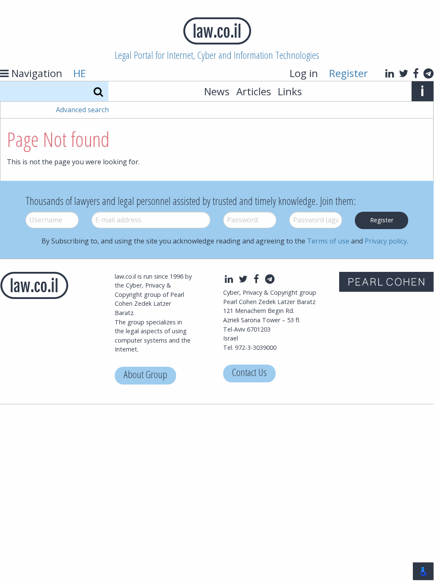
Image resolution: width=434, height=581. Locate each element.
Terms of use (328, 241)
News (216, 91)
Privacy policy (386, 241)
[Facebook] (416, 73)
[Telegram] (428, 73)
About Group (145, 375)
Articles (253, 91)
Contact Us (249, 373)
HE (79, 73)
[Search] (98, 91)
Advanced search (82, 109)
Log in (304, 73)
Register (348, 73)
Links (290, 91)
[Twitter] (403, 73)
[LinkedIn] (389, 73)
